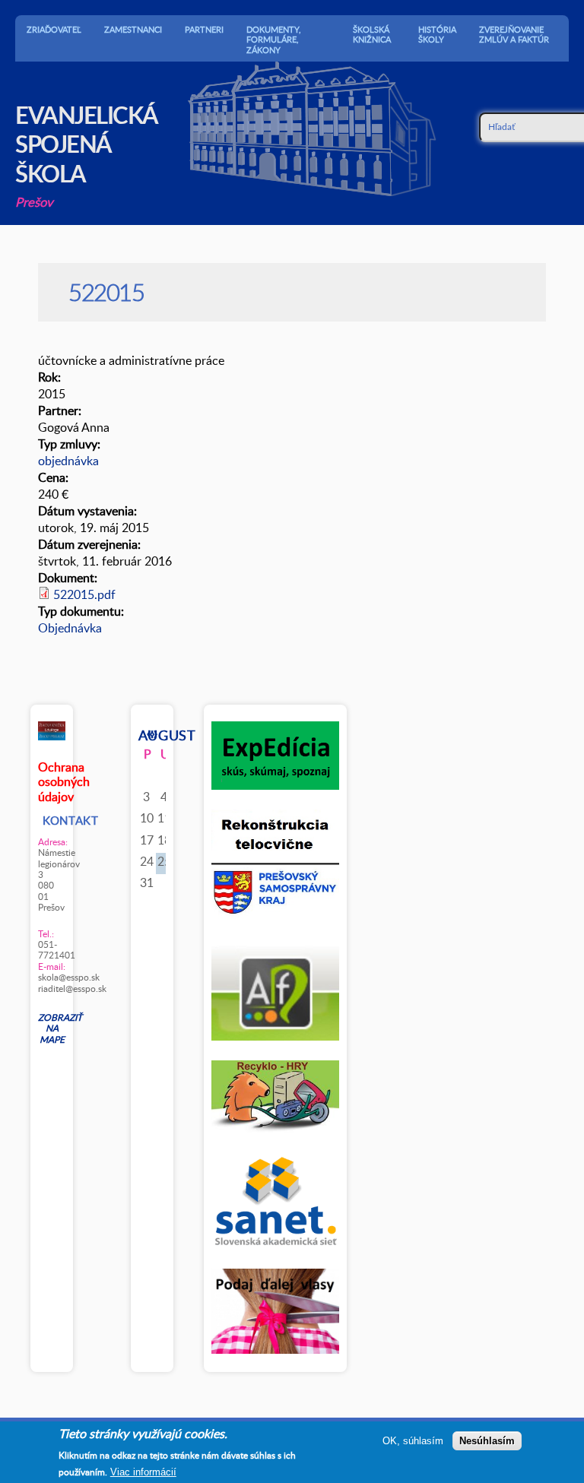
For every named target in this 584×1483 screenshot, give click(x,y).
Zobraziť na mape (51, 1028)
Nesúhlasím (487, 1441)
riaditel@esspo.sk (51, 988)
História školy (437, 34)
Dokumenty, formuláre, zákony (273, 39)
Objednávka (70, 628)
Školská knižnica (372, 34)
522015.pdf (84, 594)
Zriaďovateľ (54, 29)
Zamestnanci (133, 29)
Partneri (204, 29)
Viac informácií (143, 1472)
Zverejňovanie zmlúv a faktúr (514, 34)
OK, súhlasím (412, 1441)
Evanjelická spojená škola (86, 143)
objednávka (68, 460)
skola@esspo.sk (51, 976)
